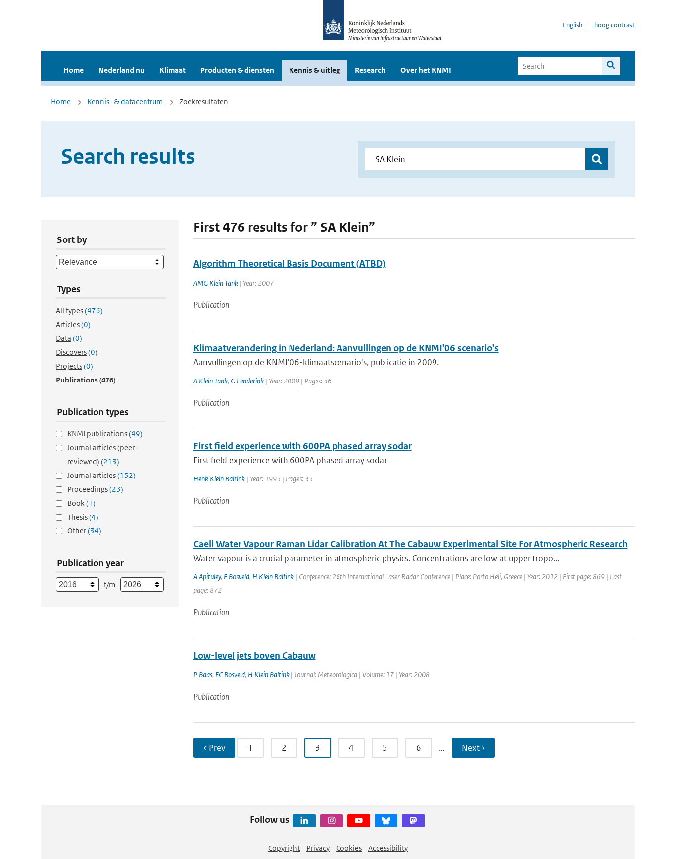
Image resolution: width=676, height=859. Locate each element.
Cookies (349, 848)
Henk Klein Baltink (219, 478)
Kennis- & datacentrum (125, 101)
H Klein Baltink (273, 576)
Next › (473, 747)
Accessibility (388, 848)
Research (370, 70)
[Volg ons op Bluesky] (386, 820)
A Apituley (207, 576)
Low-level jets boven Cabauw (254, 655)
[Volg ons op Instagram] (331, 820)
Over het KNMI (425, 70)
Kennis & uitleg (314, 70)
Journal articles (101, 475)
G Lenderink (247, 380)
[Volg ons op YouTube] (358, 820)
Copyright (284, 848)
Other (84, 530)
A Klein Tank (210, 380)
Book (81, 503)
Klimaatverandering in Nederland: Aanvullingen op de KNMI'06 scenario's (346, 348)
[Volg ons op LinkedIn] (304, 820)
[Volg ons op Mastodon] (413, 820)
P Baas (202, 674)
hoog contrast (614, 25)
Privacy (318, 848)
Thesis (82, 517)
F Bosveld (236, 576)
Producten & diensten (237, 70)
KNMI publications (105, 433)
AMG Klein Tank (215, 282)
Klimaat (172, 70)
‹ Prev (214, 747)
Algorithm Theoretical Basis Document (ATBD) (289, 263)
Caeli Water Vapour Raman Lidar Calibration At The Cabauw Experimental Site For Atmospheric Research (410, 544)
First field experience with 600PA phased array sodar (302, 446)
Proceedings (95, 489)
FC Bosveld (230, 674)
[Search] (611, 66)
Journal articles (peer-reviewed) (102, 454)
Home (73, 70)
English (572, 25)
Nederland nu (121, 70)
